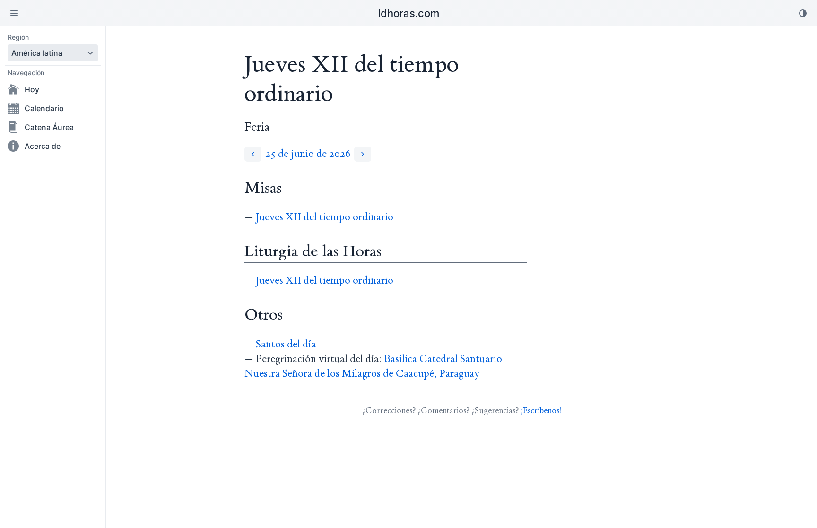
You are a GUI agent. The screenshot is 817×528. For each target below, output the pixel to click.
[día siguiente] (362, 154)
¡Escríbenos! (541, 410)
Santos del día (286, 344)
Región (18, 37)
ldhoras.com (408, 13)
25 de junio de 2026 (307, 153)
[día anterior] (252, 154)
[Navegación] (14, 13)
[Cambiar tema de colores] (802, 13)
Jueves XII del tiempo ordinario (324, 217)
